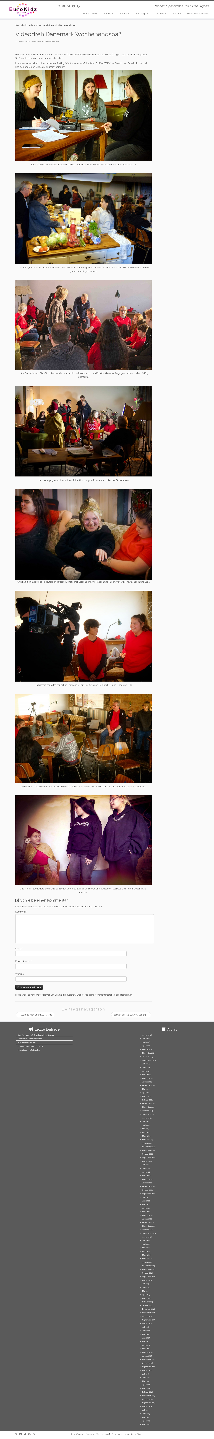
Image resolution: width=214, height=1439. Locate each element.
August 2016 (147, 1370)
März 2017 (146, 1349)
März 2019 (146, 1298)
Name (19, 948)
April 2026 (146, 1046)
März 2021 (146, 1212)
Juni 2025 (146, 1067)
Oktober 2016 (147, 1363)
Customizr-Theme (135, 1434)
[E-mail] (65, 6)
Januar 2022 (147, 1183)
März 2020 (146, 1255)
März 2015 (146, 1424)
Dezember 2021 (148, 1186)
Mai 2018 (145, 1334)
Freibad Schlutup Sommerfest (30, 1039)
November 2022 (148, 1150)
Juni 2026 (146, 1042)
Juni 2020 (146, 1244)
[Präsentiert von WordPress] (109, 1434)
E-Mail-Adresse (23, 961)
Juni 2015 (146, 1414)
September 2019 (148, 1277)
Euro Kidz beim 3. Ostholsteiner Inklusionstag (36, 1035)
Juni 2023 (146, 1125)
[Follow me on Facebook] (74, 6)
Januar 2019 (147, 1305)
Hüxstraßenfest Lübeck (27, 1043)
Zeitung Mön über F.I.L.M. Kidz (35, 1014)
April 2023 (146, 1132)
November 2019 (148, 1269)
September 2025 (149, 1060)
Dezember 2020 (148, 1223)
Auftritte (108, 13)
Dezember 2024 (148, 1086)
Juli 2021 (145, 1197)
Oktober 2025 (147, 1057)
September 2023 (148, 1114)
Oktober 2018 (147, 1316)
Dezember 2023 (148, 1104)
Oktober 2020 (147, 1230)
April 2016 (146, 1385)
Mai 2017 (145, 1342)
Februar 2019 (147, 1302)
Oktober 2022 (147, 1154)
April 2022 (146, 1172)
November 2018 (148, 1313)
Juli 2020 (145, 1241)
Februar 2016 (147, 1392)
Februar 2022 (147, 1179)
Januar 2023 (147, 1143)
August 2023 (147, 1118)
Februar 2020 (147, 1259)
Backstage (141, 13)
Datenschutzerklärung (198, 13)
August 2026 (147, 1035)
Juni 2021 (146, 1201)
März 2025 (146, 1075)
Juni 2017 (146, 1338)
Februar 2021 (147, 1215)
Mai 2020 (145, 1248)
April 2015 (146, 1421)
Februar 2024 (147, 1100)
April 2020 (146, 1251)
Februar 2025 (147, 1078)
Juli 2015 (145, 1410)
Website (19, 974)
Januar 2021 (147, 1219)
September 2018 (148, 1320)
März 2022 (146, 1176)
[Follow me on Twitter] (69, 6)
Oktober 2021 (147, 1190)
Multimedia (27, 25)
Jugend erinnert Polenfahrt (29, 1050)
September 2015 (148, 1403)
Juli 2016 (145, 1374)
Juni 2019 (146, 1287)
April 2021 (146, 1208)
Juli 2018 (145, 1327)
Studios (124, 13)
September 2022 (149, 1158)
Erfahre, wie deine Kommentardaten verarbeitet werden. (104, 995)
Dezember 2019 (148, 1266)
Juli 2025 (145, 1064)
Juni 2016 (146, 1378)
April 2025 (146, 1071)
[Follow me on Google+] (79, 6)
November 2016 (148, 1360)
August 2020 (147, 1237)
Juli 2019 (145, 1284)
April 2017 (146, 1345)
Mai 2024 (145, 1089)
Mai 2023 (145, 1129)
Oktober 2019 (147, 1273)
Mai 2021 (145, 1205)
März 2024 (146, 1096)
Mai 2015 (145, 1417)
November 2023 (148, 1107)
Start (17, 25)
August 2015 (147, 1406)
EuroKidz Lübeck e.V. (85, 1434)
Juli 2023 (145, 1122)
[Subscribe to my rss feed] (60, 6)
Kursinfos (159, 13)
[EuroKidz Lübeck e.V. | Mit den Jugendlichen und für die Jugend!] (24, 9)
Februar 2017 (147, 1352)
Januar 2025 (147, 1082)
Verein (175, 13)
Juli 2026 (145, 1039)
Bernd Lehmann (52, 41)
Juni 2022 (146, 1168)
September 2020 (149, 1233)
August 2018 (147, 1324)
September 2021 (148, 1194)
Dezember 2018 (148, 1309)
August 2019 (147, 1280)
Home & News (90, 13)
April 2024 (146, 1093)
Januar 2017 (147, 1356)
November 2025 (148, 1053)
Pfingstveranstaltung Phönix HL (30, 1046)
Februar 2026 (147, 1049)
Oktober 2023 (147, 1111)
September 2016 (148, 1367)
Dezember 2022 (148, 1147)
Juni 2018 (146, 1331)
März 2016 (146, 1388)
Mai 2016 (145, 1381)
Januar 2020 (147, 1262)
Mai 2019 (145, 1291)
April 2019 (146, 1295)
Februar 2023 (147, 1140)
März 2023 (146, 1136)
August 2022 (147, 1161)
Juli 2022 (145, 1165)
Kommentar (22, 911)
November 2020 (148, 1226)
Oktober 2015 (147, 1399)
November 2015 (148, 1396)
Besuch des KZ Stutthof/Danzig (131, 1014)
